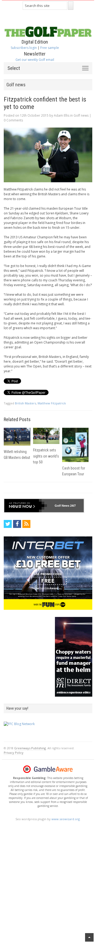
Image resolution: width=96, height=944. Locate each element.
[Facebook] (17, 524)
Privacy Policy (13, 753)
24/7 (72, 505)
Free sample (49, 47)
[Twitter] (8, 524)
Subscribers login (24, 47)
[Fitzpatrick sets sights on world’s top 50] (46, 436)
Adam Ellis (61, 115)
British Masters (25, 403)
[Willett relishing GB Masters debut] (17, 437)
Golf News (62, 505)
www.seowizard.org (65, 819)
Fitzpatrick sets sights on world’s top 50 (46, 456)
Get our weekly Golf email (34, 59)
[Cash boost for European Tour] (75, 445)
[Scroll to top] (89, 937)
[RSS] (26, 524)
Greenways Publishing (30, 748)
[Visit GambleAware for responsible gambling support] (53, 769)
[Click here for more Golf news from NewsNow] (25, 505)
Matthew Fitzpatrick (52, 403)
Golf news (81, 115)
